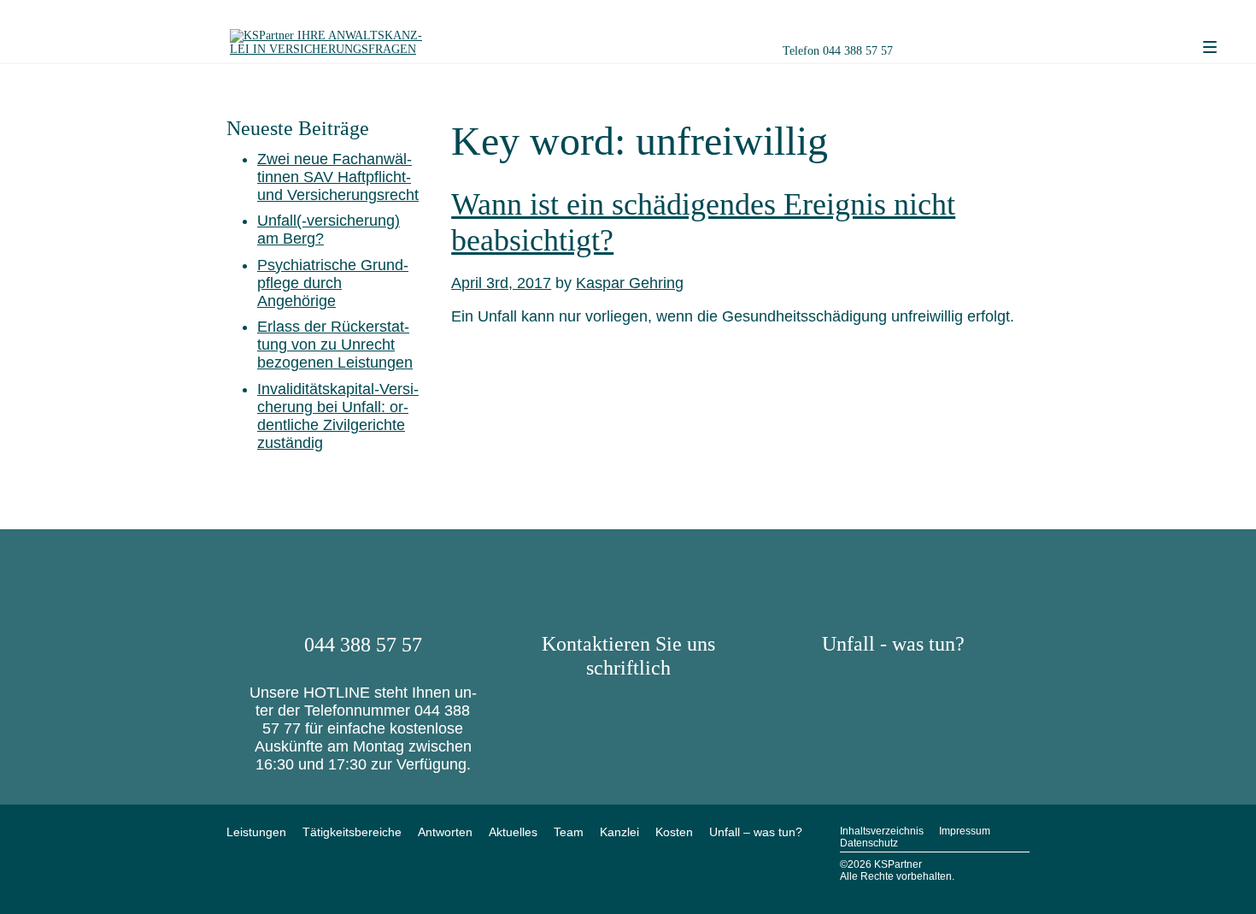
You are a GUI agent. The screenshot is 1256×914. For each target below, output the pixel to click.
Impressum (964, 831)
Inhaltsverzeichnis (882, 831)
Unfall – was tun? (755, 832)
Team (569, 832)
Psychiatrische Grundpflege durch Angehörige (332, 283)
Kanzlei (619, 832)
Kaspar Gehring (630, 283)
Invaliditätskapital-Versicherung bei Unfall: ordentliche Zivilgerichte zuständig (338, 415)
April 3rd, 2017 (501, 283)
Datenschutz (869, 843)
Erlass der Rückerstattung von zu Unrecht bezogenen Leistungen (335, 344)
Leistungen (256, 832)
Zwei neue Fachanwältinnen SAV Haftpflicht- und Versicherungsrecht (338, 176)
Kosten (674, 832)
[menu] (1210, 48)
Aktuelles (513, 832)
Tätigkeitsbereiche (352, 832)
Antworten (445, 832)
